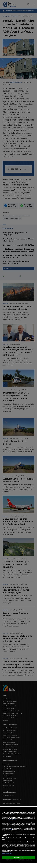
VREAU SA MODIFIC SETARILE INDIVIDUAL (18, 860)
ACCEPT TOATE (18, 857)
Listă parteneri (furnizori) (7, 853)
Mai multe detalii (12, 819)
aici (11, 829)
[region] (18, 834)
